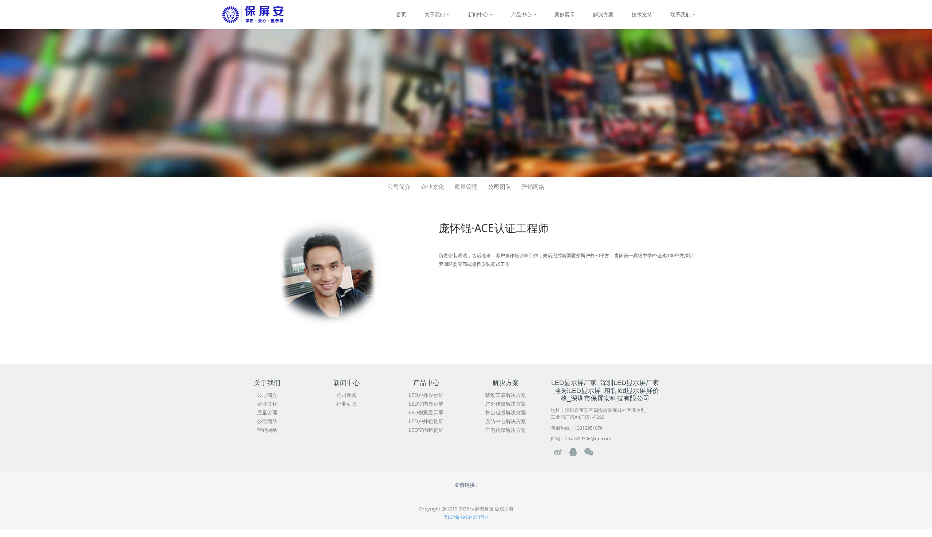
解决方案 (603, 14)
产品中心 (522, 14)
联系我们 (681, 14)
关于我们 (435, 14)
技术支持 (642, 14)
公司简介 (399, 187)
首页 (401, 14)
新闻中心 (479, 14)
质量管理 (466, 187)
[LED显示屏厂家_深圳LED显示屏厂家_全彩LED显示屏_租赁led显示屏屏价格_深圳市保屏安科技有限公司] (253, 14)
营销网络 (533, 187)
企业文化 (432, 187)
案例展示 (564, 14)
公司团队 (499, 187)
